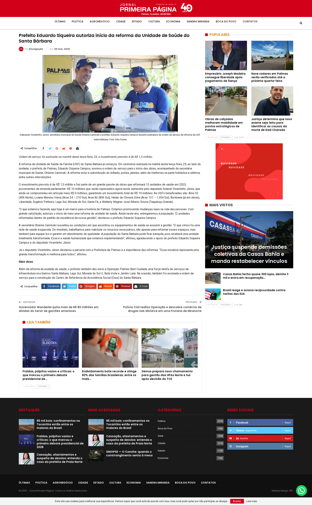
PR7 (291, 490)
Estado (137, 21)
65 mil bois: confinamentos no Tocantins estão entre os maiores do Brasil (58, 424)
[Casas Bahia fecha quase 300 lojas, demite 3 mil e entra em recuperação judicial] (213, 278)
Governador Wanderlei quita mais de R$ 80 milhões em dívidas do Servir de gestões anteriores (59, 309)
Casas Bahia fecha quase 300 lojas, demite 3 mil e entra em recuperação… (255, 276)
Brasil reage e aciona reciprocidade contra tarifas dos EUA (254, 292)
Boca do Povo (226, 21)
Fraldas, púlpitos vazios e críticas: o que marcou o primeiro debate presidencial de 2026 (60, 441)
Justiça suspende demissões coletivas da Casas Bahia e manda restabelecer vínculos (249, 254)
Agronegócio (100, 21)
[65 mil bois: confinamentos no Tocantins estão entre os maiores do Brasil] (26, 425)
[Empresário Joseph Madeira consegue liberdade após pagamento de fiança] (226, 55)
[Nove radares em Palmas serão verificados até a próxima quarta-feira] (272, 55)
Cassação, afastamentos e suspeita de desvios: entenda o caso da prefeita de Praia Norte (60, 458)
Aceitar (237, 501)
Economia (173, 21)
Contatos (250, 21)
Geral (160, 436)
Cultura (154, 21)
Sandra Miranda (198, 21)
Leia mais (251, 501)
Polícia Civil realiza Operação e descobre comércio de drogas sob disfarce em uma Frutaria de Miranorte (162, 309)
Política (77, 21)
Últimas (60, 21)
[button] (301, 490)
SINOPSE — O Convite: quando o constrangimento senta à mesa (129, 453)
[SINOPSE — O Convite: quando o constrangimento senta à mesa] (96, 456)
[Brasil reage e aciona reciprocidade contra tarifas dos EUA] (213, 294)
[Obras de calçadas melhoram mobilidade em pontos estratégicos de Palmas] (226, 101)
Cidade (120, 21)
